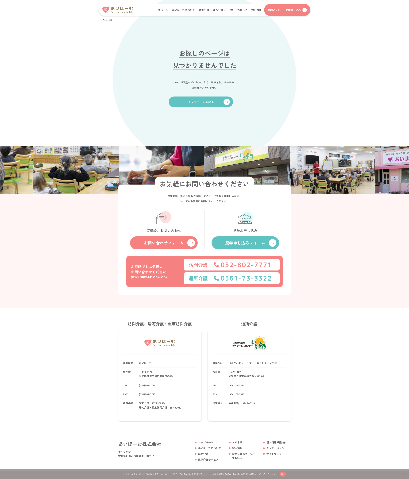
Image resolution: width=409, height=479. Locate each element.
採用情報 (256, 10)
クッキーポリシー (276, 448)
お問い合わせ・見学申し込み (243, 456)
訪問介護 (204, 10)
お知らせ (242, 10)
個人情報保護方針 (276, 442)
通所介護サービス (223, 10)
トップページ (160, 10)
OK (282, 474)
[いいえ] (405, 474)
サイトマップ (274, 454)
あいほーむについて (183, 10)
